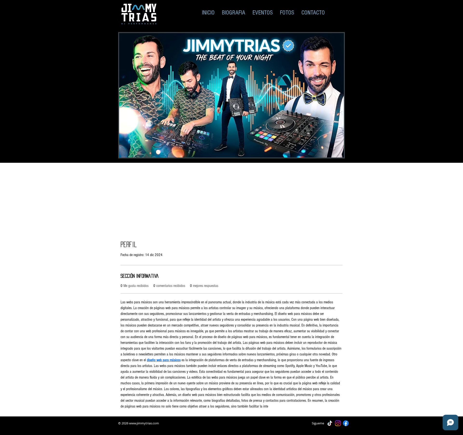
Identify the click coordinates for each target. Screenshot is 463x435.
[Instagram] (338, 423)
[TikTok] (330, 423)
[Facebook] (346, 423)
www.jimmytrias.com (144, 423)
